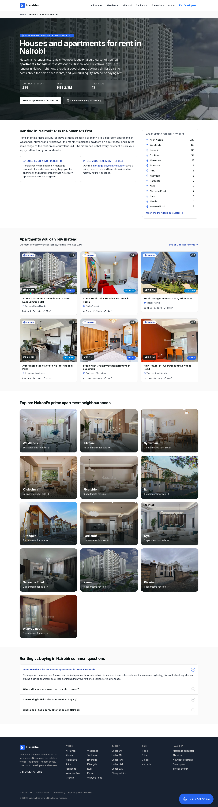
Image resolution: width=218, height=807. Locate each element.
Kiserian (70, 777)
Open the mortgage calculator (163, 212)
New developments (183, 759)
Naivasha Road (73, 773)
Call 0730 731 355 (31, 771)
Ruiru (68, 764)
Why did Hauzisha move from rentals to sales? (108, 689)
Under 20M (117, 768)
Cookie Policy (58, 792)
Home (23, 14)
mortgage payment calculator (109, 165)
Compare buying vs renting (85, 100)
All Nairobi (71, 750)
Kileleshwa (157, 5)
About (171, 5)
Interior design (180, 768)
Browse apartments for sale (38, 100)
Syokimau (141, 5)
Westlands (112, 5)
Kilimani (127, 5)
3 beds (146, 759)
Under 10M (117, 759)
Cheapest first (119, 773)
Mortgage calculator (183, 750)
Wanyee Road (94, 777)
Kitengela (92, 764)
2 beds (146, 755)
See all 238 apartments (182, 244)
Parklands (71, 768)
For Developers (187, 5)
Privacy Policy (42, 792)
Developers (179, 764)
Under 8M (117, 755)
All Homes (96, 5)
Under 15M (117, 764)
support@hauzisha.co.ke (80, 792)
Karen (90, 773)
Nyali (89, 768)
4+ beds (146, 764)
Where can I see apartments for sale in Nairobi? (108, 709)
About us (177, 755)
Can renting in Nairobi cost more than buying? (108, 699)
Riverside (92, 759)
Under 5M (117, 750)
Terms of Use (26, 792)
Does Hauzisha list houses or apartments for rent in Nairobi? (109, 669)
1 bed (145, 750)
